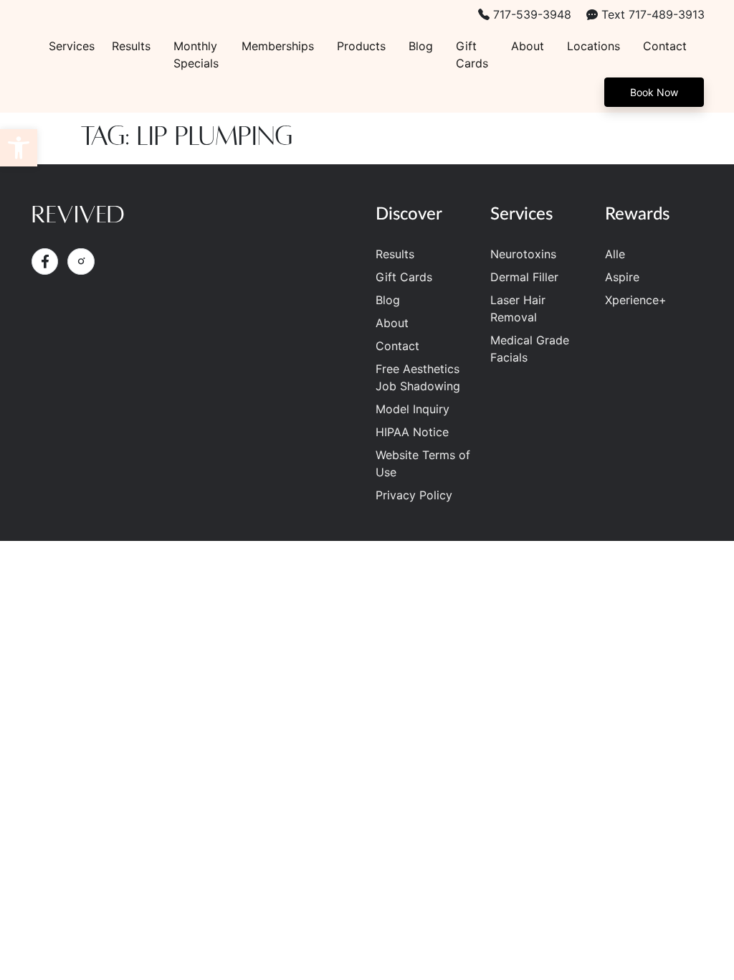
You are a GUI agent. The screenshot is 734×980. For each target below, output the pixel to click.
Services (72, 46)
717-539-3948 (530, 14)
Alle (615, 254)
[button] (18, 147)
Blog (421, 46)
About (527, 46)
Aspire (622, 277)
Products (361, 46)
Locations (593, 46)
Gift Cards (472, 54)
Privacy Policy (414, 495)
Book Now (654, 92)
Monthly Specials (196, 54)
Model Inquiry (412, 409)
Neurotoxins (523, 254)
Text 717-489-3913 (651, 14)
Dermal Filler (524, 277)
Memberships (278, 46)
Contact (665, 46)
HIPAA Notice (412, 432)
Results (131, 46)
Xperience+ (636, 300)
